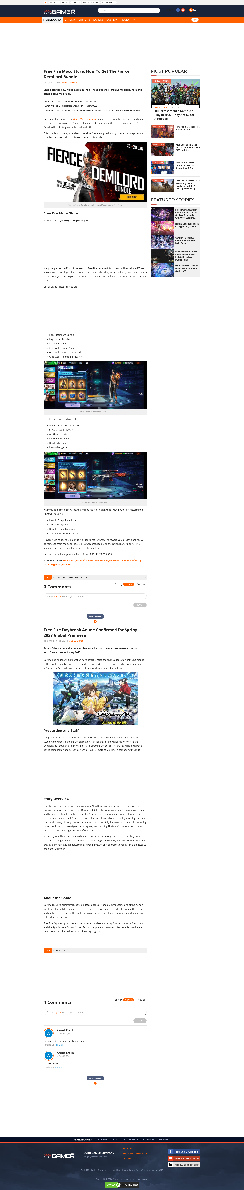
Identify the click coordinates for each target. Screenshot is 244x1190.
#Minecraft (54, 2)
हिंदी (195, 20)
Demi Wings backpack (84, 119)
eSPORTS (70, 20)
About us (128, 1148)
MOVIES (125, 20)
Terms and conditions (135, 1153)
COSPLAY (111, 20)
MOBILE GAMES (52, 20)
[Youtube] (183, 10)
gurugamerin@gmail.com (97, 1156)
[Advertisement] (95, 46)
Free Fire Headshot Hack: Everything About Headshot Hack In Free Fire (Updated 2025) (188, 184)
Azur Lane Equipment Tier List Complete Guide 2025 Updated (188, 147)
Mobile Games (69, 82)
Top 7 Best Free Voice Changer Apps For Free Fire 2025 (71, 101)
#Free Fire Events (78, 577)
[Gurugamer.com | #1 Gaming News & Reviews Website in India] (60, 11)
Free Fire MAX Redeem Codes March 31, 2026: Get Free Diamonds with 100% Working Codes (186, 213)
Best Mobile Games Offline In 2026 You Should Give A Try (185, 165)
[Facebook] (178, 10)
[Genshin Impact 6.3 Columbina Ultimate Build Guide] (162, 242)
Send (140, 605)
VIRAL (82, 20)
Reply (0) (59, 1044)
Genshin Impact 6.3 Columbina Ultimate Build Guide (185, 240)
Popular (141, 584)
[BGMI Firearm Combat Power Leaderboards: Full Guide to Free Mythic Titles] (162, 256)
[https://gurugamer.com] (59, 1155)
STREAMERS (96, 20)
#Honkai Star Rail (108, 2)
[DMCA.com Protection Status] (122, 1187)
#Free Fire (76, 2)
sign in (57, 596)
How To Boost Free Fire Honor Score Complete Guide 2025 (186, 268)
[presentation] (53, 577)
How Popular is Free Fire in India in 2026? (188, 128)
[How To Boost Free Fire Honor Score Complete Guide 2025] (162, 270)
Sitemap (127, 1158)
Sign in (196, 10)
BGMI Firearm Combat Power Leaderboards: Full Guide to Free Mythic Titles (186, 255)
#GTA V (65, 2)
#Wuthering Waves (90, 2)
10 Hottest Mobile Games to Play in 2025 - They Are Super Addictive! (174, 115)
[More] (134, 20)
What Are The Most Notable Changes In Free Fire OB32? (71, 105)
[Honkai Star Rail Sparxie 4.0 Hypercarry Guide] (162, 228)
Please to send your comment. (66, 596)
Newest (129, 584)
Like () (50, 1045)
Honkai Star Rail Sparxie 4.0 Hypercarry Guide (187, 225)
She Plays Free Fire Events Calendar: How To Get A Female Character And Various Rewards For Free (92, 110)
